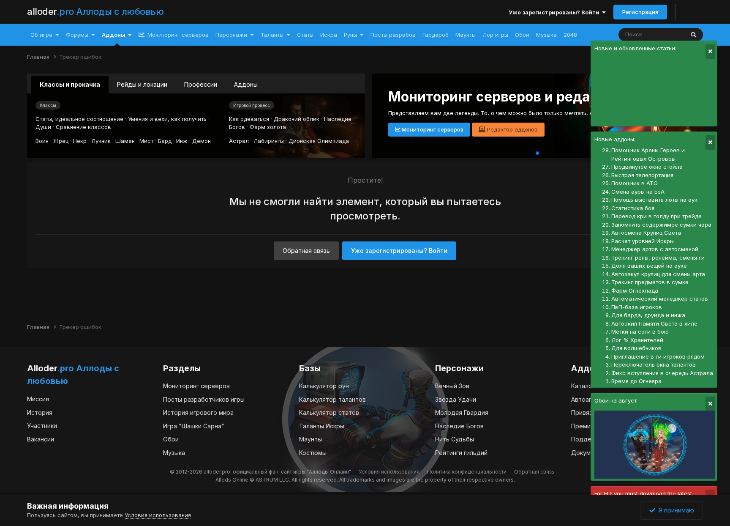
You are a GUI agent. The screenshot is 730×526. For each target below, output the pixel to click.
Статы (305, 34)
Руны (350, 34)
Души (43, 126)
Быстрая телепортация (642, 175)
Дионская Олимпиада (319, 140)
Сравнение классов (83, 126)
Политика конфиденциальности (467, 471)
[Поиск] (693, 34)
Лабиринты (268, 140)
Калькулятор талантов (332, 399)
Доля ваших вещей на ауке (649, 265)
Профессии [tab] (200, 84)
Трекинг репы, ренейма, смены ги (658, 257)
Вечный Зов (452, 385)
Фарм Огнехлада (634, 290)
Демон (201, 140)
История (39, 412)
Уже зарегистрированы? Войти (555, 12)
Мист (146, 140)
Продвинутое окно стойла (647, 166)
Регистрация (640, 11)
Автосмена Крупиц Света (646, 232)
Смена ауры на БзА (638, 191)
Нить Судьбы (454, 439)
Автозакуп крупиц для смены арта (658, 274)
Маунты (465, 34)
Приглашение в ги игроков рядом (658, 356)
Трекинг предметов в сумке (650, 282)
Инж (182, 140)
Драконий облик (296, 118)
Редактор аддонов (511, 129)
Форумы (77, 34)
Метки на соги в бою (640, 331)
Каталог (583, 385)
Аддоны (113, 34)
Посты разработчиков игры (204, 399)
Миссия (38, 399)
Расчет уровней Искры (642, 241)
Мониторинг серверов (177, 34)
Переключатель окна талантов (653, 364)
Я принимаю (674, 510)
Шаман (125, 140)
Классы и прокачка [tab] (70, 84)
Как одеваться (249, 118)
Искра (328, 34)
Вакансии (40, 439)
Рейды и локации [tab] (142, 84)
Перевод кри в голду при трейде (656, 216)
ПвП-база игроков (636, 307)
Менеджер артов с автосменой (654, 249)
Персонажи (231, 34)
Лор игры (495, 34)
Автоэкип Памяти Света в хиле (654, 323)
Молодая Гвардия (461, 412)
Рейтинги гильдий (461, 452)
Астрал (239, 140)
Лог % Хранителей (637, 340)
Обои (522, 34)
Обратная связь (306, 250)
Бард (165, 140)
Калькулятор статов (329, 412)
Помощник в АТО (634, 183)
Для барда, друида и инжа (648, 315)
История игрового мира (198, 412)
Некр (80, 140)
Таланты (272, 34)
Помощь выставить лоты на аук (654, 199)
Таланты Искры (321, 426)
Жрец (60, 140)
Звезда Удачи (455, 399)
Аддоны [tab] (246, 84)
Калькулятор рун (324, 385)
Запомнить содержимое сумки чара (661, 224)
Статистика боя (632, 208)
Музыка (546, 34)
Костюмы (313, 452)
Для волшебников (636, 348)
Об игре (41, 34)
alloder (95, 11)
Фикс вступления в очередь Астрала (662, 373)
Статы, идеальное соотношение (79, 118)
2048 (570, 34)
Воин (42, 140)
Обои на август (615, 400)
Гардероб (435, 34)
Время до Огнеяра (636, 381)
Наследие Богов (459, 426)
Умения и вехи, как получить (167, 118)
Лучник (101, 140)
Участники (42, 425)
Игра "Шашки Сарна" (193, 426)
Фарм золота (268, 126)
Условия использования (389, 471)
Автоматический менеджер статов (659, 298)
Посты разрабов (393, 34)
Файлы (664, 34)
